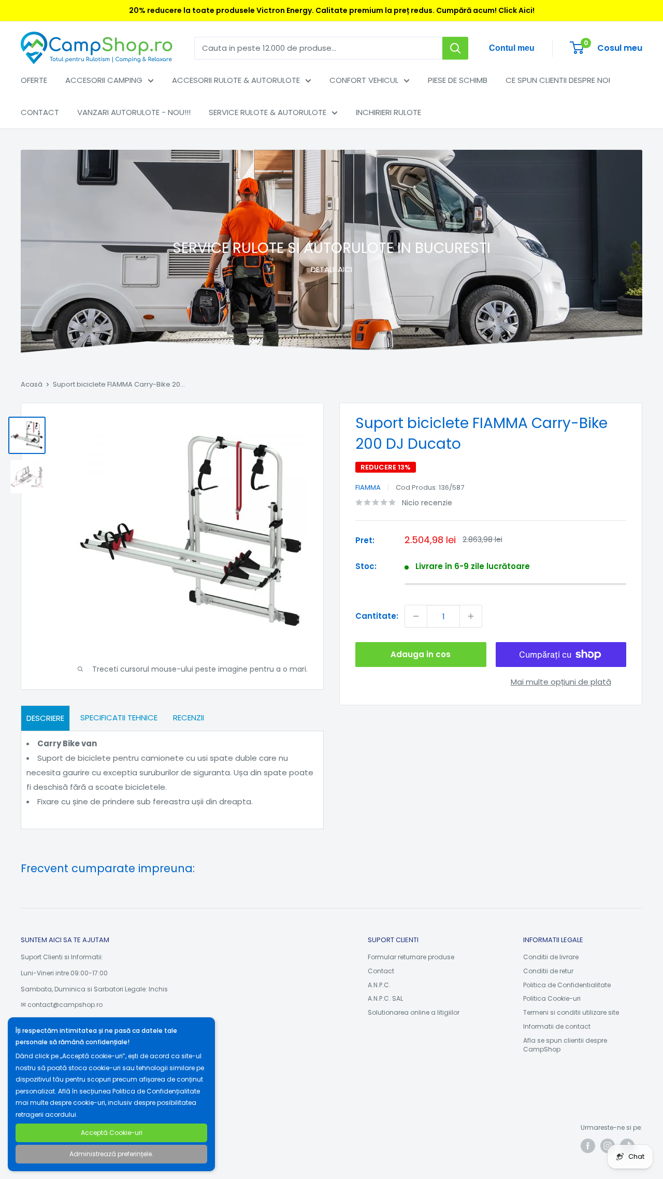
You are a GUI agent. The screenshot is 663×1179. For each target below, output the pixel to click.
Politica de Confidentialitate (567, 985)
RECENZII (188, 717)
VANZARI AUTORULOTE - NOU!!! (134, 112)
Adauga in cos (421, 654)
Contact (381, 971)
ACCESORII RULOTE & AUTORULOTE (236, 80)
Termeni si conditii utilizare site (571, 1012)
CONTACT (40, 112)
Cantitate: (376, 615)
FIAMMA (368, 487)
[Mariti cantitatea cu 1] (471, 616)
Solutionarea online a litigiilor (413, 1012)
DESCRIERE (45, 718)
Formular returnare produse (411, 957)
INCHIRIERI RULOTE (388, 112)
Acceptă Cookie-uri (111, 1132)
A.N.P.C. (379, 985)
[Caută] (455, 48)
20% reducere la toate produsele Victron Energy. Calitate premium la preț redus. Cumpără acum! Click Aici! (332, 10)
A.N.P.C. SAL (385, 998)
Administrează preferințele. (111, 1153)
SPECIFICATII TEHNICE (118, 717)
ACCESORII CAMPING (103, 80)
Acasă (31, 384)
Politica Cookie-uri (552, 998)
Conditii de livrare (551, 957)
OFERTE (34, 80)
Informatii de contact (556, 1026)
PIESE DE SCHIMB (457, 80)
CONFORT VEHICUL (363, 80)
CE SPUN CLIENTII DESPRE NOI (558, 80)
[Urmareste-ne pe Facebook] (588, 1146)
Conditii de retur (548, 971)
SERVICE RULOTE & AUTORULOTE (267, 112)
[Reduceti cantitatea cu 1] (416, 616)
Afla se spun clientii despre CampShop (565, 1045)
